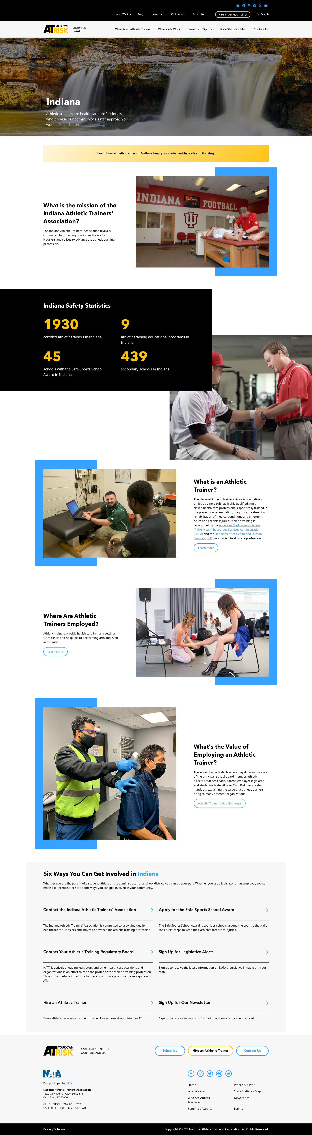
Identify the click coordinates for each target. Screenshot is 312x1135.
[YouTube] (228, 1073)
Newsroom (157, 14)
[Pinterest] (219, 1073)
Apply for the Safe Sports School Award (196, 910)
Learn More (55, 652)
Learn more (206, 548)
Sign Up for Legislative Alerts (186, 952)
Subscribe (198, 14)
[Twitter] (210, 1073)
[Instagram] (200, 1073)
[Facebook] (191, 1073)
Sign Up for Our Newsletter (185, 1003)
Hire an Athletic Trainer (232, 14)
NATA (77, 30)
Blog (141, 14)
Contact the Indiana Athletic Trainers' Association (89, 910)
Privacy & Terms (54, 1129)
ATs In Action (177, 14)
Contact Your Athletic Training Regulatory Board (88, 952)
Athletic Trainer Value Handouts (219, 803)
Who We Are (123, 14)
